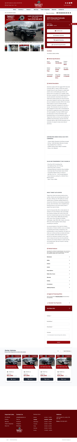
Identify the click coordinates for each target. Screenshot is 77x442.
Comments (49, 332)
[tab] (37, 415)
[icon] (69, 3)
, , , (14, 2)
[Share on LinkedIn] (67, 13)
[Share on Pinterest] (65, 13)
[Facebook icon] (65, 3)
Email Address (50, 321)
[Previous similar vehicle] (55, 351)
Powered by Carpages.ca (66, 439)
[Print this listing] (68, 13)
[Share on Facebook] (59, 13)
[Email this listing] (57, 13)
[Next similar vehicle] (60, 351)
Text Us (74, 24)
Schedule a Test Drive (59, 35)
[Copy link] (70, 13)
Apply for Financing (59, 40)
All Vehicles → (67, 351)
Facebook (18, 421)
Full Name (49, 315)
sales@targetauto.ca (21, 417)
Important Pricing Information (59, 44)
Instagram (18, 423)
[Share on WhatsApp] (63, 13)
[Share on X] (61, 13)
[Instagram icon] (67, 3)
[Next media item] (42, 29)
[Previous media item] (6, 29)
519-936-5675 (63, 421)
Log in (7, 439)
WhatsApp (18, 425)
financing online (59, 296)
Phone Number (50, 326)
